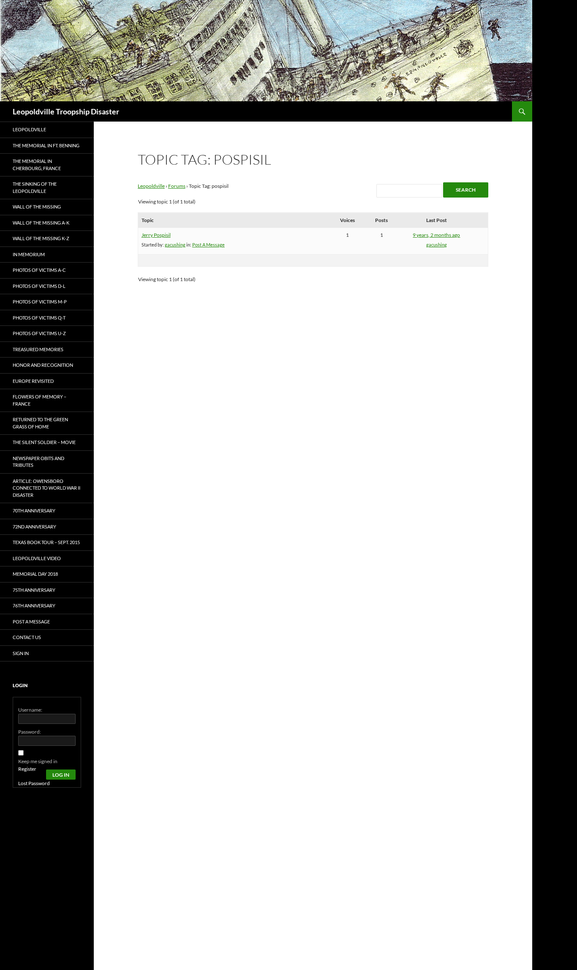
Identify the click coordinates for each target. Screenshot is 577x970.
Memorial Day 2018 (35, 574)
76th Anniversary (34, 605)
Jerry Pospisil (156, 235)
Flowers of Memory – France (39, 400)
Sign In (21, 653)
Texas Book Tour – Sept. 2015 (46, 542)
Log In (60, 775)
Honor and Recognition (43, 365)
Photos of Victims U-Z (39, 333)
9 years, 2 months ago (436, 235)
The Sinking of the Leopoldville (35, 187)
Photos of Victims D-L (39, 286)
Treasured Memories (38, 349)
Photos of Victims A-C (39, 270)
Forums (176, 186)
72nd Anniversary (34, 526)
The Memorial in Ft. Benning (46, 145)
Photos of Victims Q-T (39, 317)
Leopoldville (151, 186)
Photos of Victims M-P (40, 301)
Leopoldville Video (37, 558)
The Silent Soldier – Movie (44, 442)
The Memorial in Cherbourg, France (37, 164)
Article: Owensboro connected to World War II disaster (46, 488)
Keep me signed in (37, 761)
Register (27, 769)
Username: (30, 710)
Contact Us (27, 637)
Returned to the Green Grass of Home (40, 423)
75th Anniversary (34, 590)
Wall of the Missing (37, 206)
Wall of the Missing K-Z (41, 238)
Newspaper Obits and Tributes (38, 461)
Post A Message (208, 244)
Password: (29, 732)
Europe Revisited (33, 381)
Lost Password (34, 783)
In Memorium (29, 254)
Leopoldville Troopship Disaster (66, 111)
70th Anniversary (34, 510)
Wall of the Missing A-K (41, 222)
